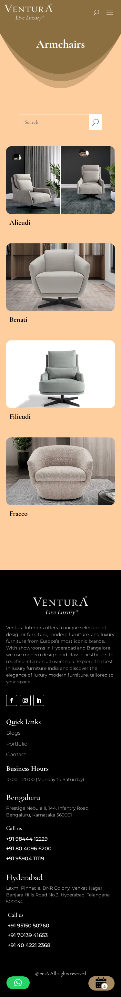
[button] (18, 982)
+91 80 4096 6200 (29, 848)
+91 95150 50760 (28, 926)
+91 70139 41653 (28, 935)
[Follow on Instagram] (25, 700)
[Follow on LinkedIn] (38, 700)
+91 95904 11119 (25, 858)
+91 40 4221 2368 (29, 945)
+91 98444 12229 (27, 839)
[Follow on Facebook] (11, 700)
